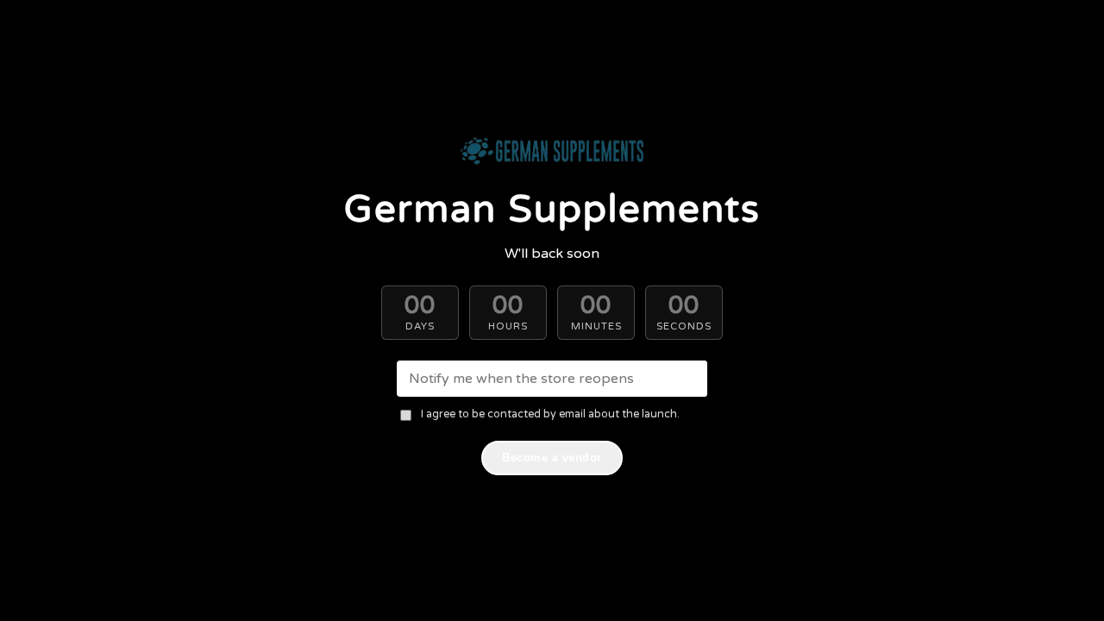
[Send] (689, 379)
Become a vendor (552, 457)
